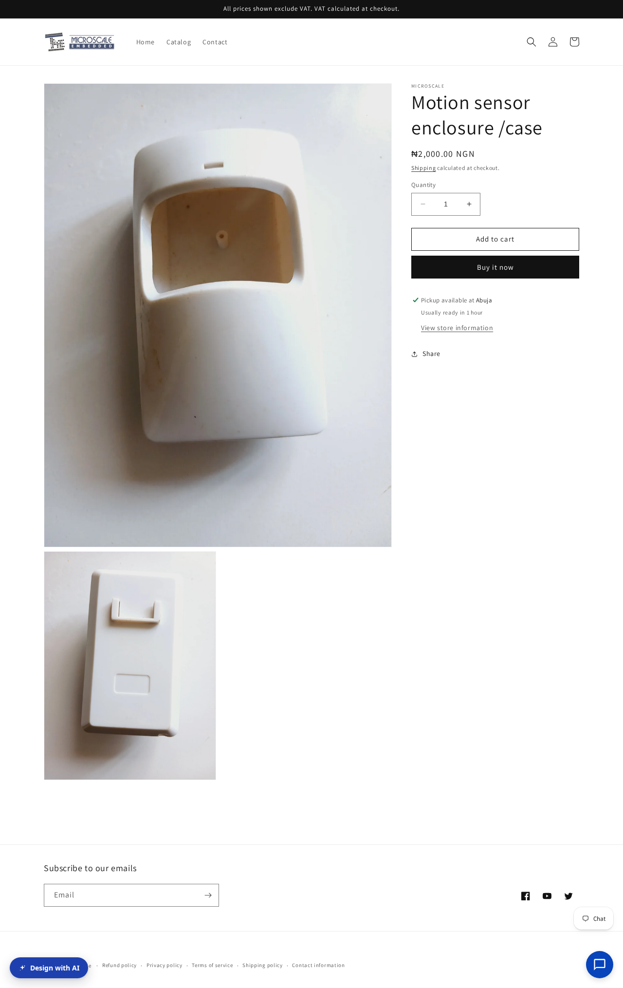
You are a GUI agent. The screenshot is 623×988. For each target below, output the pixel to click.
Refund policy (119, 965)
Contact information (318, 965)
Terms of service (212, 965)
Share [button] (431, 353)
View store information (457, 327)
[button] (531, 42)
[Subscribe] (208, 895)
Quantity (423, 185)
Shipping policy (262, 965)
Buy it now (495, 267)
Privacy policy (165, 965)
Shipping (423, 167)
